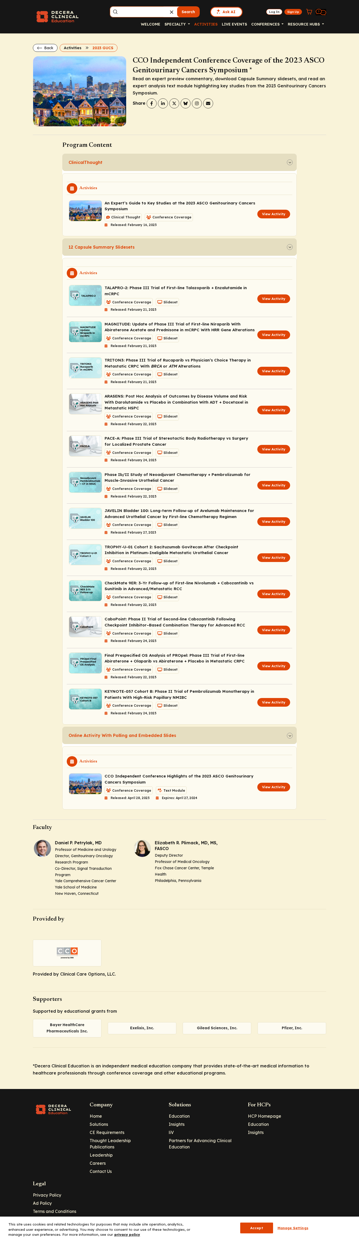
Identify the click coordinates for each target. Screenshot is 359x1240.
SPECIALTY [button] (176, 24)
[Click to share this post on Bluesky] (186, 103)
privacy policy (127, 1234)
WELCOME (150, 24)
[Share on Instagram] (197, 103)
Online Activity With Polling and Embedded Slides (122, 735)
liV (171, 1132)
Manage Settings (293, 1228)
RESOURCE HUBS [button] (304, 24)
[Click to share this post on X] (174, 103)
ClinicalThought (85, 162)
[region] (179, 1228)
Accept (256, 1228)
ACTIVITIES (206, 24)
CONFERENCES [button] (266, 24)
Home (96, 1116)
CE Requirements (107, 1132)
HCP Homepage (264, 1116)
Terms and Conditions (54, 1211)
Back (48, 48)
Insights (176, 1124)
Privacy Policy (47, 1195)
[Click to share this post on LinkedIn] (163, 103)
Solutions (99, 1124)
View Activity (273, 214)
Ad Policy (42, 1203)
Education (179, 1116)
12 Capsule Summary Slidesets (102, 247)
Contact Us (101, 1171)
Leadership (101, 1155)
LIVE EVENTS (234, 24)
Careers (98, 1163)
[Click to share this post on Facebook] (152, 103)
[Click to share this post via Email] (208, 103)
